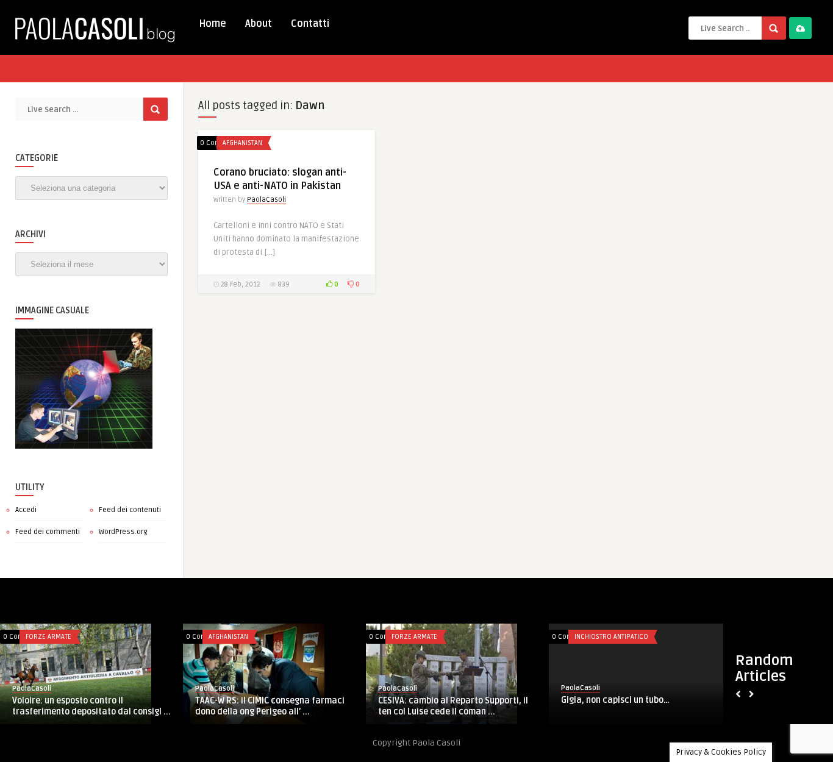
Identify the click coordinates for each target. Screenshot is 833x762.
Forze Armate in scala (367, 637)
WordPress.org (123, 531)
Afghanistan (242, 143)
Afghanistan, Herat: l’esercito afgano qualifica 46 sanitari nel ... (575, 705)
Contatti (310, 24)
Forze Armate (170, 637)
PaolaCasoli (266, 200)
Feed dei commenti (47, 531)
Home (212, 24)
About (258, 24)
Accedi (26, 510)
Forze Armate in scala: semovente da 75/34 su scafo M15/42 (391, 705)
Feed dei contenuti (130, 510)
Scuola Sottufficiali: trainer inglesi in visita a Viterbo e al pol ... (208, 705)
